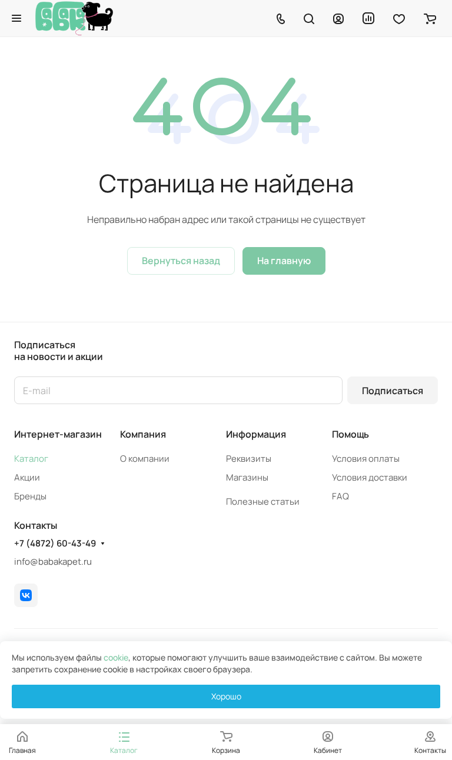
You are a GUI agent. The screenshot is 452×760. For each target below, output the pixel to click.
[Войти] (338, 18)
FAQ (340, 496)
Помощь (350, 434)
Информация (256, 434)
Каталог (31, 458)
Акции (27, 477)
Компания (143, 434)
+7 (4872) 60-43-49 (55, 543)
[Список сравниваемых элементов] (368, 18)
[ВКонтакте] (26, 595)
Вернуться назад (181, 260)
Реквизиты (248, 458)
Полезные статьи (263, 501)
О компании (145, 458)
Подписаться (392, 390)
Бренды (30, 496)
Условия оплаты (366, 458)
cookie (116, 657)
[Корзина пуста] (430, 18)
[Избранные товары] (399, 18)
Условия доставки (369, 477)
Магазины (247, 477)
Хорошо (226, 696)
